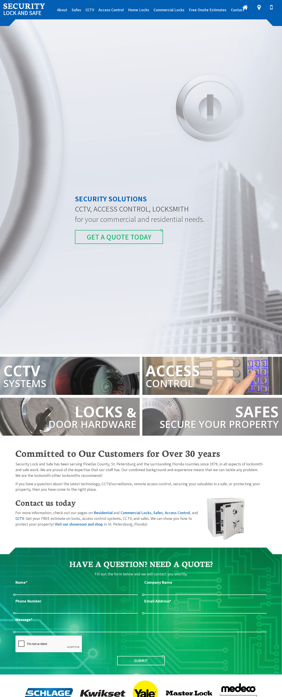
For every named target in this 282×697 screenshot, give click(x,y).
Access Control (111, 9)
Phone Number (28, 601)
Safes (76, 9)
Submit (141, 660)
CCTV (89, 9)
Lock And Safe (24, 8)
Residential (103, 512)
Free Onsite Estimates (207, 9)
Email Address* (157, 601)
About (62, 9)
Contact (237, 9)
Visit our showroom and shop (79, 524)
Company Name (158, 582)
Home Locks (138, 9)
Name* (21, 582)
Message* (23, 619)
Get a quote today (119, 237)
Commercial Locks (169, 9)
